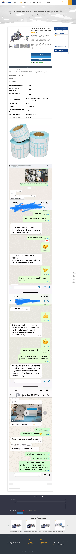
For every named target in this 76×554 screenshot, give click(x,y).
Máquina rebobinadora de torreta (61, 41)
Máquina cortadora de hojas (60, 46)
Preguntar (41, 54)
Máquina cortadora (58, 35)
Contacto (48, 2)
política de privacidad (43, 542)
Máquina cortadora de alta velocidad (62, 37)
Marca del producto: (34, 50)
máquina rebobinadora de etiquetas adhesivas (16, 487)
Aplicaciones (39, 2)
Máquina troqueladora (59, 33)
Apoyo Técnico (32, 2)
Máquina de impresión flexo (60, 30)
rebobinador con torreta (39, 487)
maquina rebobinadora (30, 487)
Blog (44, 2)
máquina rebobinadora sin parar (14, 489)
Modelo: (32, 48)
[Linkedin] (11, 546)
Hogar (15, 2)
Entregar (19, 512)
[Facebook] (9, 546)
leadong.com (52, 551)
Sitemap (41, 543)
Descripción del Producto (30, 67)
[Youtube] (8, 546)
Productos (20, 2)
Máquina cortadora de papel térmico (62, 39)
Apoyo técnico (30, 543)
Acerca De (26, 2)
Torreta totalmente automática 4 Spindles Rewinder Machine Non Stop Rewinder (59, 531)
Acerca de (30, 542)
